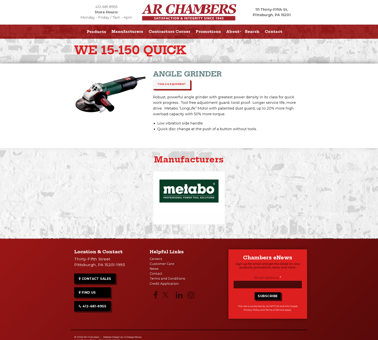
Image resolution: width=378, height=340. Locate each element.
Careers (156, 259)
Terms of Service (274, 310)
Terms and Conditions (167, 278)
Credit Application (164, 284)
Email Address (267, 278)
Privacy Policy (251, 310)
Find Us (88, 292)
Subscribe (268, 296)
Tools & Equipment (171, 84)
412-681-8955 (106, 7)
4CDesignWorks (133, 337)
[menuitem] (127, 32)
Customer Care (162, 264)
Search (252, 31)
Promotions (208, 31)
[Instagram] (191, 296)
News (154, 269)
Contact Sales (96, 279)
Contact (273, 31)
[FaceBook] (155, 296)
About (232, 31)
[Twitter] (167, 296)
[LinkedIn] (179, 296)
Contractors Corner (170, 31)
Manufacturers (127, 31)
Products (96, 31)
